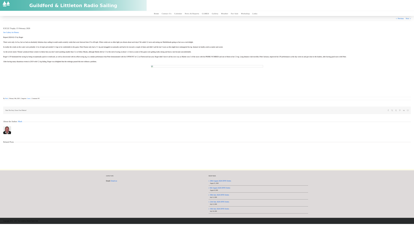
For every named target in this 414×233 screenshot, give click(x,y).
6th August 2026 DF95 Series (220, 188)
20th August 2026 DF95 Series (220, 181)
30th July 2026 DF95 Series (219, 195)
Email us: (114, 181)
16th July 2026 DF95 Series (219, 209)
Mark (6, 98)
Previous (401, 18)
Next (407, 18)
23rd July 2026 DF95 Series (219, 202)
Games (29, 98)
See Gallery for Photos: (11, 32)
